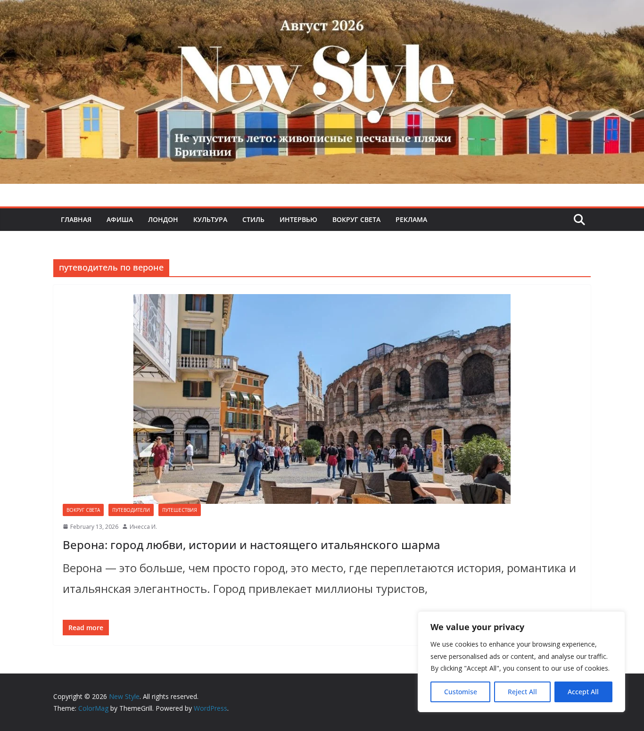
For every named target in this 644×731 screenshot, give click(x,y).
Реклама (411, 219)
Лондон (163, 219)
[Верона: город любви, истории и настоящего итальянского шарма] (322, 399)
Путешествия (179, 510)
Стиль (253, 219)
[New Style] (322, 10)
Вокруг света (356, 219)
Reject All (522, 691)
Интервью (298, 219)
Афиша (120, 219)
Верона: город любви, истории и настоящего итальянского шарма (251, 544)
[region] (521, 661)
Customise (460, 691)
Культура (210, 219)
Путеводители (131, 510)
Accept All (583, 691)
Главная (76, 219)
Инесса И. (143, 527)
